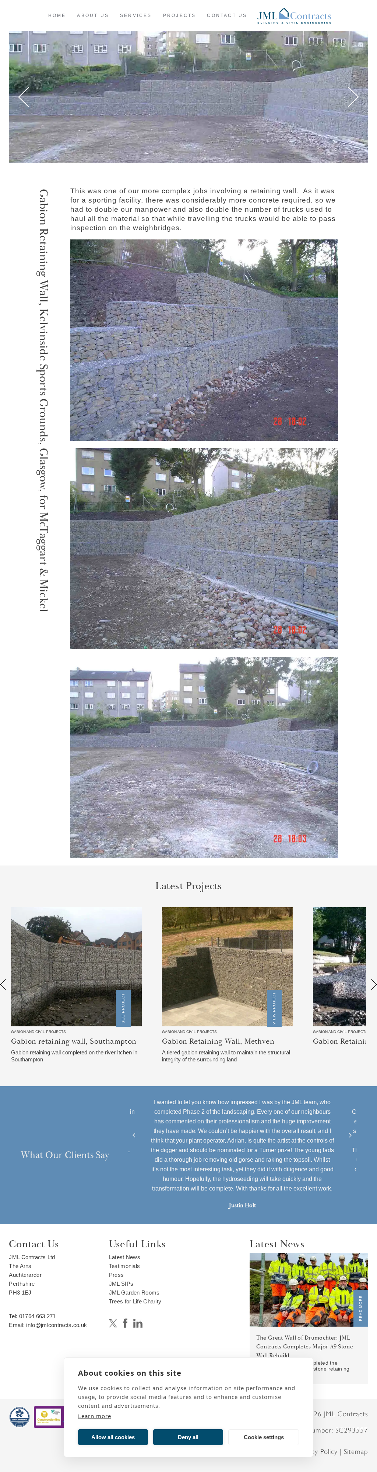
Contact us (227, 15)
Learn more (94, 1416)
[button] (134, 1135)
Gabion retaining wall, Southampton (74, 1041)
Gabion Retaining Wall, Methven (218, 1041)
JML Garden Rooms (134, 1292)
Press (116, 1275)
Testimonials (124, 1266)
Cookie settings (264, 1437)
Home (57, 15)
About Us (93, 15)
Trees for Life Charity (135, 1301)
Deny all (188, 1437)
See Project (123, 1008)
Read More (361, 1308)
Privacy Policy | (320, 1451)
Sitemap (356, 1451)
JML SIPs (121, 1284)
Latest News (124, 1257)
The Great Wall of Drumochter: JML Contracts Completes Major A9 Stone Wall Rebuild (304, 1346)
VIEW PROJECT (274, 1008)
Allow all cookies (113, 1437)
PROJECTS (179, 15)
